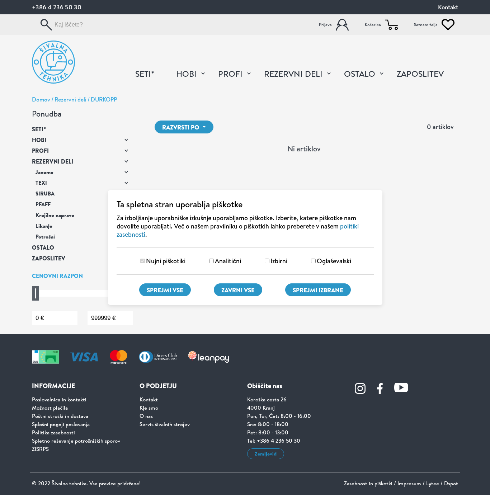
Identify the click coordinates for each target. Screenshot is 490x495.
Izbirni (278, 260)
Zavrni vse (238, 290)
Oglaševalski (334, 260)
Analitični (228, 260)
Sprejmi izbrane (318, 290)
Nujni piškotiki (165, 260)
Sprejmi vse (165, 290)
